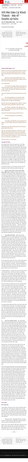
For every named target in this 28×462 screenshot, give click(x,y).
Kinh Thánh (4, 7)
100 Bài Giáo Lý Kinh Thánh (14, 7)
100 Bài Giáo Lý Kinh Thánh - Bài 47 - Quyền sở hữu (13, 15)
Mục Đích (20, 5)
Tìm (26, 1)
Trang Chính (13, 5)
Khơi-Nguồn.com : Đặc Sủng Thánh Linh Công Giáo (15, 455)
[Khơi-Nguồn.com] (7, 2)
